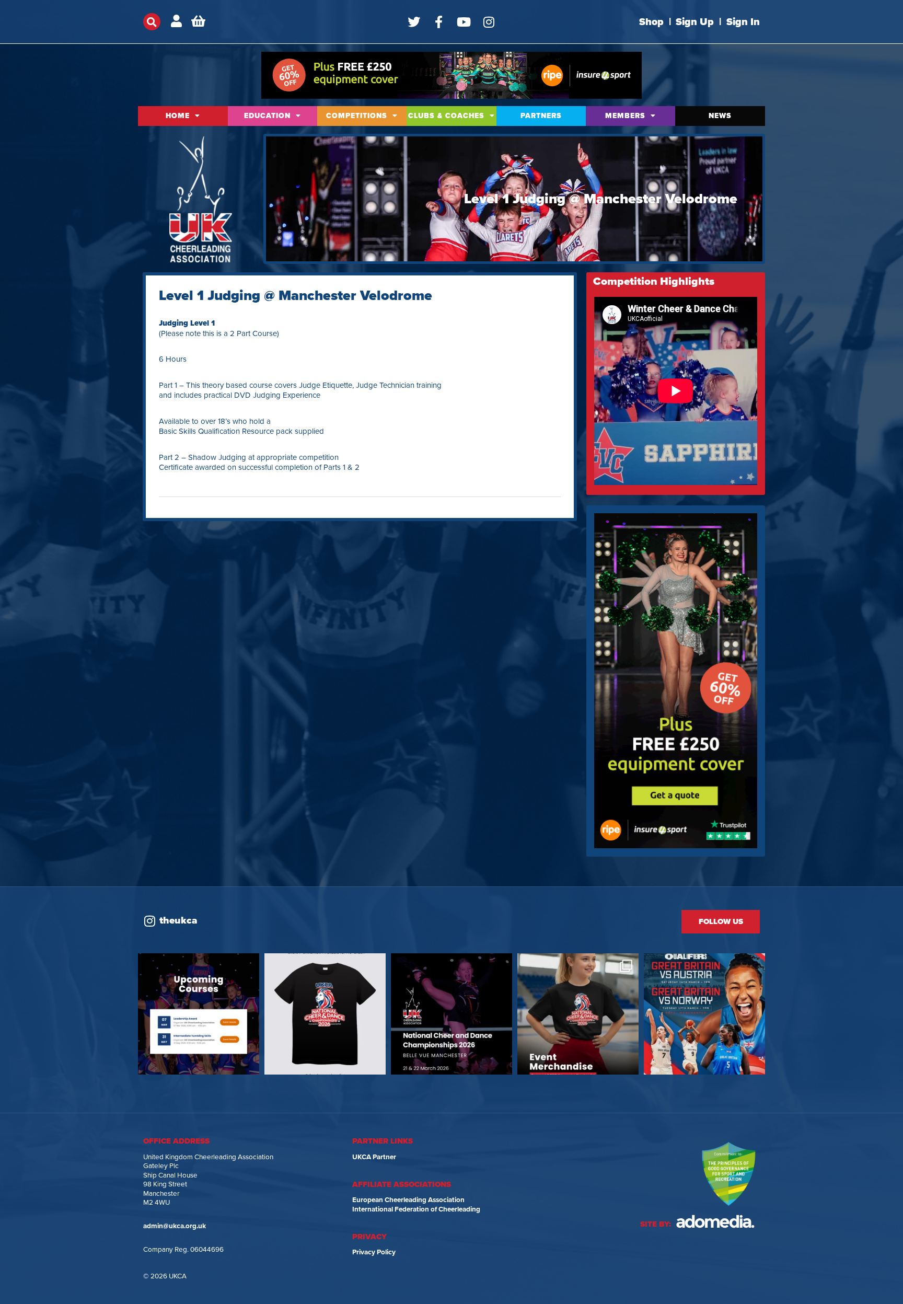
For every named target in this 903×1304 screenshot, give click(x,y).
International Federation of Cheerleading (416, 1209)
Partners (541, 115)
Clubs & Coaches (446, 115)
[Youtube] (464, 21)
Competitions (356, 115)
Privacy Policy (374, 1252)
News (720, 115)
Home (178, 115)
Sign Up (695, 22)
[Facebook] (439, 21)
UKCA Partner (374, 1157)
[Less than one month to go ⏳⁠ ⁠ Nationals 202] (451, 1014)
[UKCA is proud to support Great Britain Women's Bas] (704, 1014)
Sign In (743, 22)
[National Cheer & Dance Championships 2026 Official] (578, 1014)
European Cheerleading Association (408, 1200)
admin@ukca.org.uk (174, 1226)
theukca (178, 920)
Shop (651, 22)
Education (267, 115)
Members (625, 115)
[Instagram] (489, 21)
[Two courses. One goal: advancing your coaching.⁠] (198, 1014)
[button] (151, 21)
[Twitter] (413, 21)
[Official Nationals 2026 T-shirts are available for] (325, 1014)
